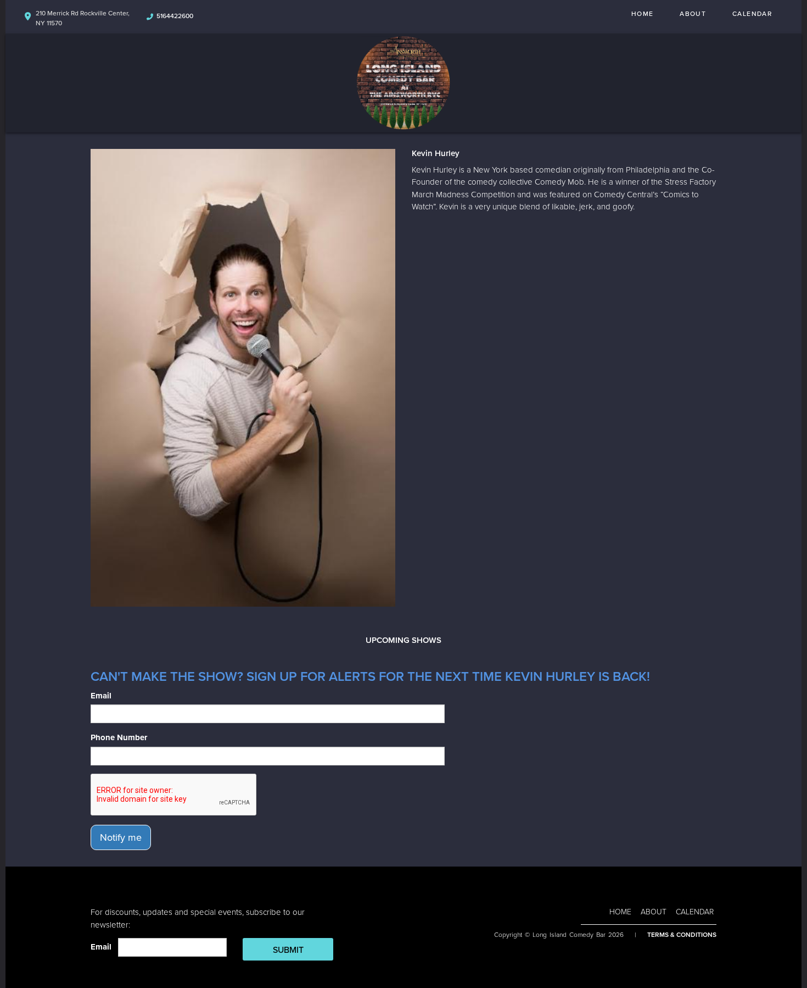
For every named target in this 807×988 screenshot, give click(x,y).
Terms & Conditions (681, 935)
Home (642, 14)
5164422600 (174, 16)
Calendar (752, 14)
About (693, 14)
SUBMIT (288, 950)
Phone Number (119, 737)
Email (101, 696)
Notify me (121, 837)
